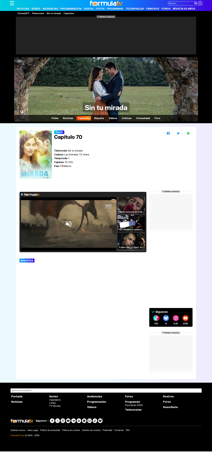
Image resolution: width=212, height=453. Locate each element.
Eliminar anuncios (107, 16)
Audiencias (50, 8)
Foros (166, 8)
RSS (128, 430)
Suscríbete (170, 407)
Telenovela (38, 13)
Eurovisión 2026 (134, 405)
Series (35, 8)
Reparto (99, 118)
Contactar (119, 430)
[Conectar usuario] (200, 3)
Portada (16, 396)
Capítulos (69, 13)
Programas (115, 8)
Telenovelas (135, 8)
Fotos (100, 8)
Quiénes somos (18, 430)
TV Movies (55, 406)
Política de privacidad (50, 430)
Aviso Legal (32, 430)
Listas (52, 403)
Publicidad (107, 430)
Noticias (23, 8)
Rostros (168, 396)
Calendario (55, 400)
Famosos (152, 8)
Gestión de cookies (91, 430)
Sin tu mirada (54, 13)
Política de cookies (71, 430)
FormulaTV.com (18, 435)
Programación (70, 8)
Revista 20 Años (184, 8)
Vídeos (88, 8)
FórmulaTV (23, 13)
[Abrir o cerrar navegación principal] (12, 3)
